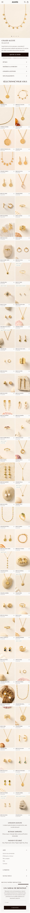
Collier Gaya (19, 149)
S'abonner (15, 907)
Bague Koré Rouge (5, 437)
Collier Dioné (19, 193)
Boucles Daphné (4, 482)
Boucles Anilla (4, 615)
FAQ (4, 861)
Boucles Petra (4, 659)
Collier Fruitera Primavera (20, 704)
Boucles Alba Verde (5, 548)
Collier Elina (19, 815)
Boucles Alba (3, 193)
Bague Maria (19, 526)
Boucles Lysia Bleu (20, 770)
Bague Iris (3, 726)
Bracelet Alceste (20, 104)
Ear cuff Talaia (19, 437)
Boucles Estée (3, 504)
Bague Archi (19, 237)
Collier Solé (19, 593)
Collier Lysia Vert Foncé (4, 681)
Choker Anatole (4, 126)
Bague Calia (3, 304)
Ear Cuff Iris (19, 659)
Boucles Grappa (20, 415)
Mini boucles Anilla (5, 326)
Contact (5, 863)
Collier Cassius (4, 171)
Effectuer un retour (8, 856)
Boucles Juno (3, 393)
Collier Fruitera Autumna (4, 526)
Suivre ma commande (8, 853)
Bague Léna (18, 615)
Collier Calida (19, 326)
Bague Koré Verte (4, 260)
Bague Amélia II (4, 637)
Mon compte (6, 858)
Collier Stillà (19, 482)
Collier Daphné (4, 570)
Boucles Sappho (4, 415)
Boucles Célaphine (5, 704)
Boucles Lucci (3, 770)
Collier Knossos (20, 637)
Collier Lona (3, 282)
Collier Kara (3, 748)
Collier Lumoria (4, 593)
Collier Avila (19, 504)
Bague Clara (19, 282)
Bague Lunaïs (19, 371)
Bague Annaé (19, 215)
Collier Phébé (19, 726)
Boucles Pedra (4, 792)
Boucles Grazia (19, 393)
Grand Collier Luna (5, 149)
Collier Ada (3, 348)
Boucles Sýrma (19, 681)
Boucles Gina (3, 371)
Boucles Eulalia (20, 748)
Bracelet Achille (20, 548)
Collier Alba (19, 126)
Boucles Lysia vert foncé (20, 348)
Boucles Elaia (3, 237)
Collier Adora (19, 792)
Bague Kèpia (3, 459)
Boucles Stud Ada (20, 304)
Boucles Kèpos (4, 215)
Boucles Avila (19, 260)
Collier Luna (3, 104)
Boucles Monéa (19, 570)
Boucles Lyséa (3, 815)
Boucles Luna (19, 171)
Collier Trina (19, 459)
